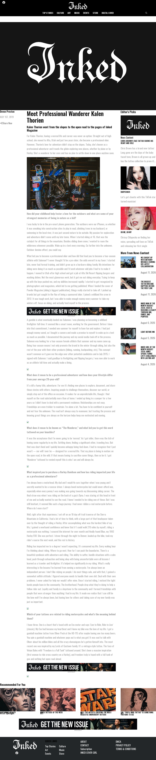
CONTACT (84, 745)
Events (86, 12)
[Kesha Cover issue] (78, 724)
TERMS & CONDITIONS (126, 749)
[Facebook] (3, 2)
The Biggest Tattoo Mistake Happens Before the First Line (147, 285)
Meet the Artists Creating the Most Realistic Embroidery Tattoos (96, 713)
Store (95, 12)
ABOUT (83, 741)
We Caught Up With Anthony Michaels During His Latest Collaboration (148, 262)
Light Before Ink (148, 331)
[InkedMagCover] (71, 311)
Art (69, 12)
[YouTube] (20, 2)
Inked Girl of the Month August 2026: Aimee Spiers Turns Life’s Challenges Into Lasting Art (148, 353)
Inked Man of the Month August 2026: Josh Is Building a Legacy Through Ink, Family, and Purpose (148, 310)
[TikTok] (17, 2)
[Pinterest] (14, 2)
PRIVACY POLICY (123, 745)
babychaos (125, 191)
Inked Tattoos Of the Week (51, 712)
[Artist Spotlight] (17, 699)
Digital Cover (108, 12)
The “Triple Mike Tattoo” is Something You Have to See (137, 713)
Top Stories (47, 12)
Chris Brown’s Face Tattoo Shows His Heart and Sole (137, 142)
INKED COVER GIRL (88, 752)
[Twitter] (7, 2)
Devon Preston (7, 111)
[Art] (58, 699)
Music (77, 12)
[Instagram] (11, 2)
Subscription (86, 749)
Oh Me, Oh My (126, 232)
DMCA (118, 741)
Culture (60, 12)
